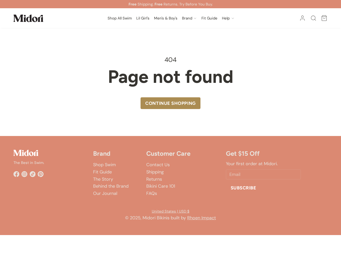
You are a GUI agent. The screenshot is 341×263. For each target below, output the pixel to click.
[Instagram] (24, 174)
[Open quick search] (313, 18)
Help (226, 18)
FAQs (151, 193)
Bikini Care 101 (160, 186)
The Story (103, 179)
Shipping (155, 172)
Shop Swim (104, 165)
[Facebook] (16, 174)
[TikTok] (32, 174)
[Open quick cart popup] (324, 18)
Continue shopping (170, 103)
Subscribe (243, 188)
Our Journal (105, 193)
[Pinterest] (40, 174)
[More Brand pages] (195, 18)
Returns (154, 179)
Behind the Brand (111, 186)
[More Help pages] (233, 18)
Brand (187, 18)
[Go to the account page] (302, 18)
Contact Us (158, 165)
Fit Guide (102, 172)
